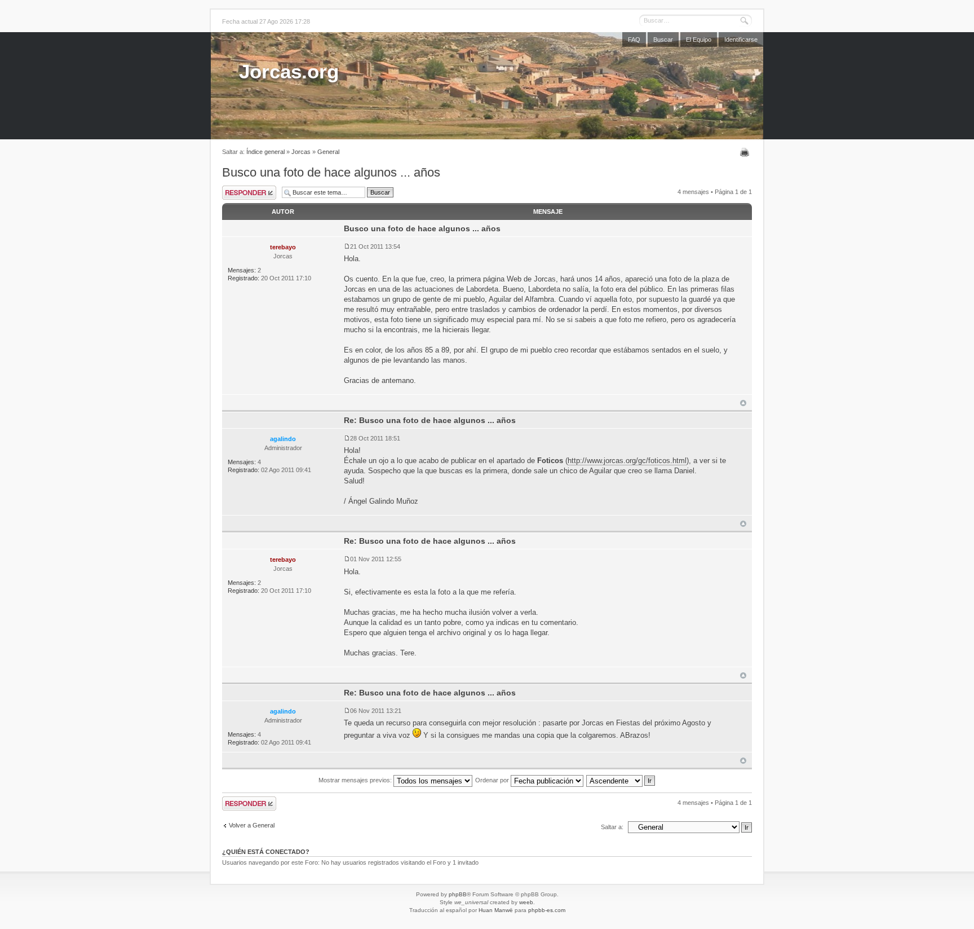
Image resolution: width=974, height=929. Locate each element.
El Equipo (698, 39)
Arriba (743, 403)
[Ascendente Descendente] (621, 780)
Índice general (265, 151)
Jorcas (301, 151)
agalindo (283, 438)
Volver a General (252, 825)
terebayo (283, 247)
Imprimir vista (746, 152)
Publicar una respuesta (249, 193)
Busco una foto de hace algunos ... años (331, 172)
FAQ (634, 39)
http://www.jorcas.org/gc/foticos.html (627, 460)
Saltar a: (612, 827)
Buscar (663, 39)
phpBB (458, 894)
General (328, 151)
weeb (526, 902)
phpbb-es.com (546, 910)
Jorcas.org (289, 71)
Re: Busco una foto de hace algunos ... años (430, 420)
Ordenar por (493, 780)
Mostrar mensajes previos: (355, 780)
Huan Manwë (496, 910)
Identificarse (741, 39)
